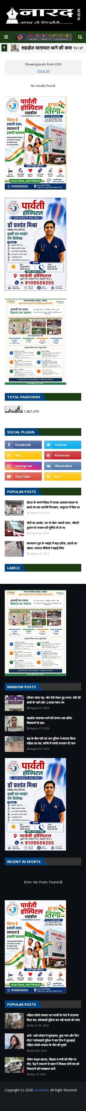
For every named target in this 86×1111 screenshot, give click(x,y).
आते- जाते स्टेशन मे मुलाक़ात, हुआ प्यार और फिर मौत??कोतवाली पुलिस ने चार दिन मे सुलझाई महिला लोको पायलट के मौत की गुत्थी (53, 1040)
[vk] (62, 466)
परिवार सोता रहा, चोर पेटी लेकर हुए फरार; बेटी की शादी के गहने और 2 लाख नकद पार (54, 700)
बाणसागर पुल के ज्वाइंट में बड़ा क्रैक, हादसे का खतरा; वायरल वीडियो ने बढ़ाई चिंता (52, 545)
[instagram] (23, 466)
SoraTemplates (34, 1100)
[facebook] (23, 445)
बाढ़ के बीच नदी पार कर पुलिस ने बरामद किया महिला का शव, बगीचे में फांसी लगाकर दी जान (51, 740)
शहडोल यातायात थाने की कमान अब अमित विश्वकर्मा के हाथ (49, 720)
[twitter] (62, 445)
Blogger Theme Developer (54, 1102)
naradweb (41, 1090)
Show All (43, 71)
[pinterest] (62, 455)
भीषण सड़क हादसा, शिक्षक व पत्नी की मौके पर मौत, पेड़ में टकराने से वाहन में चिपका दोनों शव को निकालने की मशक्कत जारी (53, 1064)
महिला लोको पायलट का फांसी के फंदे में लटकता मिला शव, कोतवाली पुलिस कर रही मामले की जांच (53, 1017)
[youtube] (23, 476)
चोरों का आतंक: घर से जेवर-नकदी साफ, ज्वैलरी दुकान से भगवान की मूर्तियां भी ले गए (53, 525)
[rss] (23, 455)
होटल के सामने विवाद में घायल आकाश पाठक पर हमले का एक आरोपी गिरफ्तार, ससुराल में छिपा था (53, 504)
